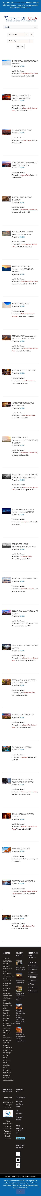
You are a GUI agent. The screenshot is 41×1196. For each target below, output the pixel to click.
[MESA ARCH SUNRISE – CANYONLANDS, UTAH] (6, 95)
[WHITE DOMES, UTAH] (6, 304)
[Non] (38, 1187)
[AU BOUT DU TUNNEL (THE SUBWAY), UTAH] (6, 403)
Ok (20, 1191)
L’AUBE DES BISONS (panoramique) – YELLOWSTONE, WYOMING (25, 440)
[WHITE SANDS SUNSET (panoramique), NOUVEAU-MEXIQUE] (6, 266)
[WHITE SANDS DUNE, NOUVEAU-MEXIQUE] (6, 61)
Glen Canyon (27, 140)
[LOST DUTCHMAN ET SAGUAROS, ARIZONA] (6, 611)
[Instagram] (18, 1165)
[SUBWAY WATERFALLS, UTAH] (6, 370)
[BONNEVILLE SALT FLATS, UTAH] (6, 578)
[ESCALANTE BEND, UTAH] (6, 130)
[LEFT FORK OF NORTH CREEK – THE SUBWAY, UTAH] (6, 680)
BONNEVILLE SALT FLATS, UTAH (24, 579)
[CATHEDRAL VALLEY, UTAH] (6, 715)
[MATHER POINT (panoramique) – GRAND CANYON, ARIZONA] (6, 336)
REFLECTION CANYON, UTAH (23, 881)
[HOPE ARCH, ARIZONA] (6, 848)
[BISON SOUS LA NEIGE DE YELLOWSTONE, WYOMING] (6, 779)
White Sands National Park (29, 73)
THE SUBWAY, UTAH (20, 916)
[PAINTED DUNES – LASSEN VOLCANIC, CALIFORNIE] (6, 232)
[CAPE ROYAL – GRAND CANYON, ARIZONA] (6, 645)
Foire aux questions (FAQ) (19, 1104)
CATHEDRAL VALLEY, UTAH (22, 715)
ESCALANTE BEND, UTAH (21, 130)
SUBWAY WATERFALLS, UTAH (23, 371)
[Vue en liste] (22, 46)
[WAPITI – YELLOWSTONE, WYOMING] (6, 197)
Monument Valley (26, 556)
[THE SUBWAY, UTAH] (6, 916)
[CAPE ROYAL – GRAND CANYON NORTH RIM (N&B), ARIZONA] (6, 475)
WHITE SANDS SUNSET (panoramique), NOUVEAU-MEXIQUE (23, 269)
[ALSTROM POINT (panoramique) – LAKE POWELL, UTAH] (6, 162)
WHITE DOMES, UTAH (20, 304)
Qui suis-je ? (20, 1097)
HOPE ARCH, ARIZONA (21, 849)
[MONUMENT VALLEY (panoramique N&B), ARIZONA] (6, 544)
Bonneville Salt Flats (27, 589)
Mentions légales (30, 1176)
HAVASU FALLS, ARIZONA (22, 747)
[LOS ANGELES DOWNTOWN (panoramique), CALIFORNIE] (6, 509)
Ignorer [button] (28, 8)
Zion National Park (29, 381)
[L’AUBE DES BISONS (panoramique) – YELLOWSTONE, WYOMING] (6, 437)
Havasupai (24, 757)
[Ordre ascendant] (32, 34)
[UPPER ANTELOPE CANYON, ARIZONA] (6, 814)
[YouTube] (18, 1160)
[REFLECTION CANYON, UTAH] (6, 881)
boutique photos (19, 2)
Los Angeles (25, 522)
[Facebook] (18, 1154)
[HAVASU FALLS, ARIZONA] (6, 747)
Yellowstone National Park (29, 210)
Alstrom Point (25, 175)
